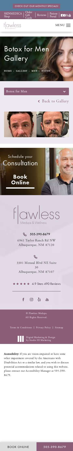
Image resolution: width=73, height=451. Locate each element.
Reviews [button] (41, 15)
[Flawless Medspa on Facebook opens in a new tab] (24, 299)
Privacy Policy (43, 327)
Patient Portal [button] (53, 15)
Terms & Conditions (21, 327)
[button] (62, 15)
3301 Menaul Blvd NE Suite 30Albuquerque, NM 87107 (37, 267)
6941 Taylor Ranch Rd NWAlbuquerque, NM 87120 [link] (36, 242)
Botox (46, 71)
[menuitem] (24, 299)
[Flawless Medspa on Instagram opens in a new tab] (32, 299)
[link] (36, 234)
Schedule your (20, 160)
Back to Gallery (55, 101)
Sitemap (59, 327)
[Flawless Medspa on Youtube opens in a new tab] (48, 299)
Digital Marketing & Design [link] (40, 339)
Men (35, 71)
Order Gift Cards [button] (28, 15)
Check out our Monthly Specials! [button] (36, 6)
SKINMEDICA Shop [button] (13, 15)
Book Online (20, 179)
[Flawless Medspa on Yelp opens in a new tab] (40, 299)
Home (8, 71)
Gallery (22, 71)
